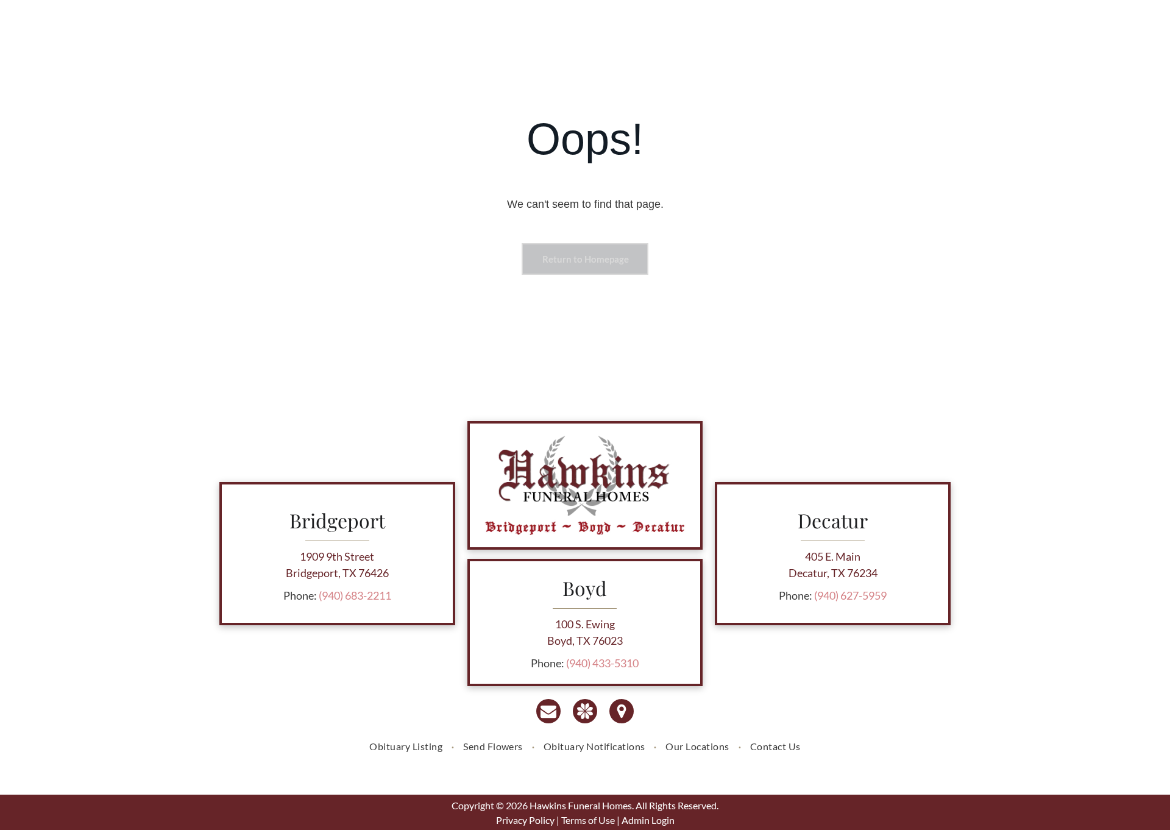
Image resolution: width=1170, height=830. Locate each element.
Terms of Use (588, 820)
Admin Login (648, 820)
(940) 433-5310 (602, 663)
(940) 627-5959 (850, 595)
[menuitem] (407, 746)
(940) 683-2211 (355, 595)
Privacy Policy (525, 820)
